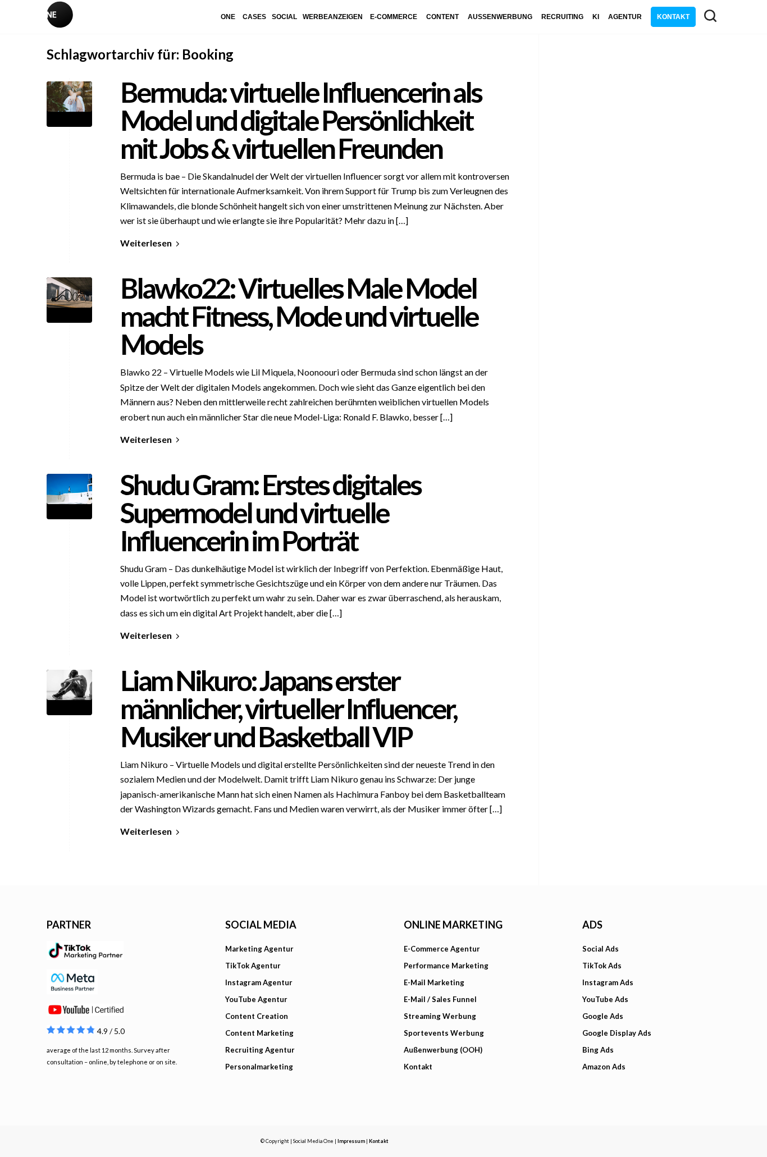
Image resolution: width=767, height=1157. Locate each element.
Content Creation (256, 1016)
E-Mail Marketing (434, 982)
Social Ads (600, 948)
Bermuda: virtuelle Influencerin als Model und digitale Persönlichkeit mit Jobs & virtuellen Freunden (300, 120)
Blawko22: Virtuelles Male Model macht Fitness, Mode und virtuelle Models (299, 316)
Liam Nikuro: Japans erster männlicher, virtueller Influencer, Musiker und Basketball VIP (288, 708)
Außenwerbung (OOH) (443, 1049)
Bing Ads (598, 1049)
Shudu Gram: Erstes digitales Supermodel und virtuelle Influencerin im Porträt (270, 512)
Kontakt (418, 1066)
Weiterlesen (146, 242)
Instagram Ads (607, 982)
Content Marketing (259, 1032)
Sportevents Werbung (444, 1032)
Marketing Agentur (259, 948)
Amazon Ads (604, 1066)
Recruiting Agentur (260, 1049)
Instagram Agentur (259, 982)
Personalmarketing (259, 1066)
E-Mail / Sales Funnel (440, 999)
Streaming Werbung (440, 1016)
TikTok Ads (602, 965)
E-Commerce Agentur (442, 948)
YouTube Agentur (256, 999)
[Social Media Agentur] (215, 17)
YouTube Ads (605, 999)
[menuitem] (228, 17)
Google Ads (602, 1016)
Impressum (351, 1141)
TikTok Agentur (253, 965)
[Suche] (710, 16)
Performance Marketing (446, 965)
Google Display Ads (616, 1032)
